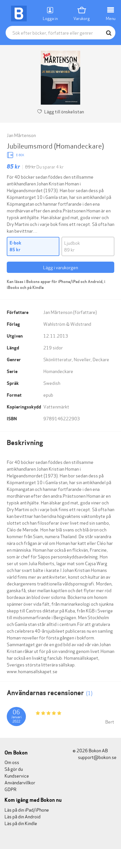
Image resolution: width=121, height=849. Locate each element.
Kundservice (17, 775)
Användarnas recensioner (50, 692)
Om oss (12, 762)
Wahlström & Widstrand (67, 323)
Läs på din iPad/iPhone (27, 809)
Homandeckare (58, 371)
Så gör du (14, 768)
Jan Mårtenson (21, 135)
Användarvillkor (20, 782)
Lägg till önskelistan (64, 111)
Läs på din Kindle (21, 823)
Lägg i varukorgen (60, 267)
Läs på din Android (23, 816)
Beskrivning (25, 442)
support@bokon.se (96, 757)
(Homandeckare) (79, 146)
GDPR (10, 789)
